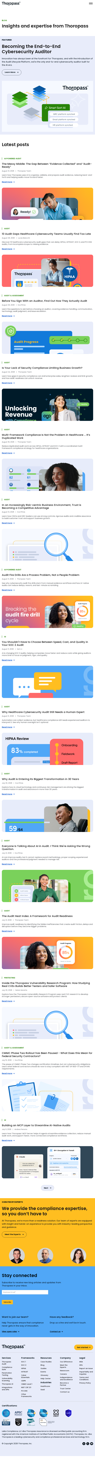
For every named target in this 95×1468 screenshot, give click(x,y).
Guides (43, 1368)
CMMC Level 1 (26, 1384)
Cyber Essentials (25, 1376)
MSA (81, 1362)
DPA (81, 1365)
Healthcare (45, 1386)
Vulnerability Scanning (7, 1379)
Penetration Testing (7, 1374)
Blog (42, 1365)
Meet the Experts (63, 1366)
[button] (91, 3)
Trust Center (65, 1389)
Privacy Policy (85, 1383)
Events (43, 1372)
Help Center (46, 1379)
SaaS (43, 1390)
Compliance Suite (7, 1368)
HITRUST (24, 1372)
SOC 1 (23, 1362)
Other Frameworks (26, 1395)
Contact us (65, 1392)
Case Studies (46, 1362)
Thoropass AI (7, 1384)
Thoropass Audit (6, 1363)
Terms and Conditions (84, 1378)
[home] (11, 3)
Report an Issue (86, 1368)
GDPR (23, 1381)
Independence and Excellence (66, 1378)
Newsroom (64, 1371)
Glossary (44, 1375)
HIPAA (23, 1368)
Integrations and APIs (7, 1388)
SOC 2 (23, 1365)
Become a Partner (64, 1384)
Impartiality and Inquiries (86, 1373)
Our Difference (66, 1362)
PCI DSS (24, 1391)
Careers (63, 1374)
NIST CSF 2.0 (26, 1387)
